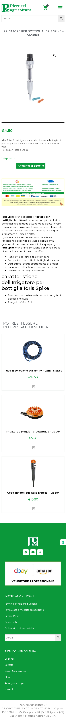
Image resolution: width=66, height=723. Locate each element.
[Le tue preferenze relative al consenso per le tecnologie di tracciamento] (63, 542)
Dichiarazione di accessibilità (20, 628)
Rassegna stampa (14, 683)
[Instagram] (40, 552)
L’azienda (10, 658)
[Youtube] (33, 552)
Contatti (9, 665)
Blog (7, 677)
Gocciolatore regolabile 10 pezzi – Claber (33, 492)
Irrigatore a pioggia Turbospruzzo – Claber (33, 431)
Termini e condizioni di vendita (21, 603)
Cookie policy (12, 622)
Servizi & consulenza (15, 671)
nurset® (9, 689)
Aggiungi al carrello (31, 165)
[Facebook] (26, 552)
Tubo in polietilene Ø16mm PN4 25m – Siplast (33, 370)
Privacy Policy (12, 616)
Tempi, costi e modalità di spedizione (24, 610)
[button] (60, 7)
